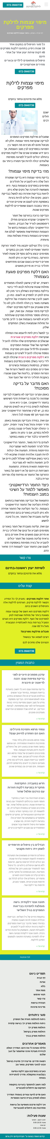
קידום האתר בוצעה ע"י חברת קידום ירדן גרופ (25, 1136)
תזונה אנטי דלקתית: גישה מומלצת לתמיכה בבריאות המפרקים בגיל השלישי (29, 906)
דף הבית (40, 33)
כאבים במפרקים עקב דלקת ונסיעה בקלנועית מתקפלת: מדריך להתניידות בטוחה (27, 1074)
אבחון (33, 33)
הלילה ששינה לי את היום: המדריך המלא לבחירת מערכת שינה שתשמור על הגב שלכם (26, 1051)
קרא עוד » (40, 719)
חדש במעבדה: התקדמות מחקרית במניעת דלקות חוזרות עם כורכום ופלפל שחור (26, 787)
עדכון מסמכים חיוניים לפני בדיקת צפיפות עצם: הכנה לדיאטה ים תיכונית (29, 678)
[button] (46, 4)
